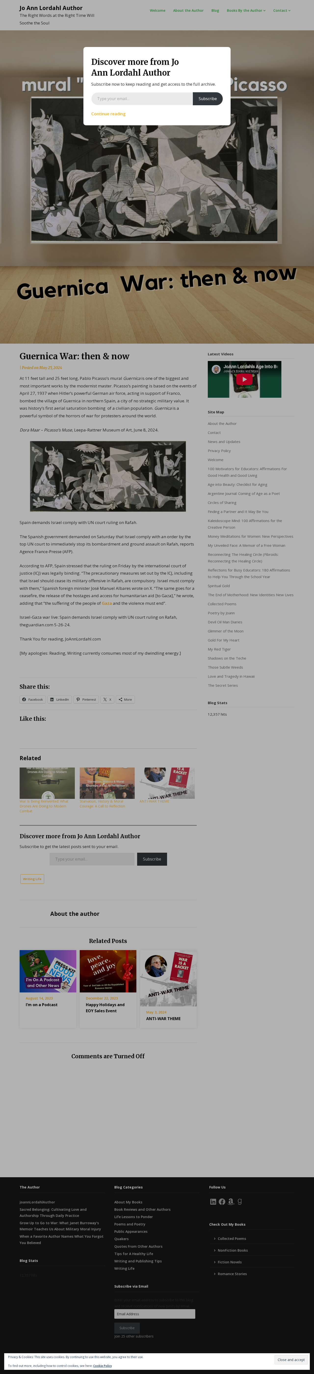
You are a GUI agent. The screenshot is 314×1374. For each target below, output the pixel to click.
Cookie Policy (102, 1366)
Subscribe (208, 98)
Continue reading (108, 113)
